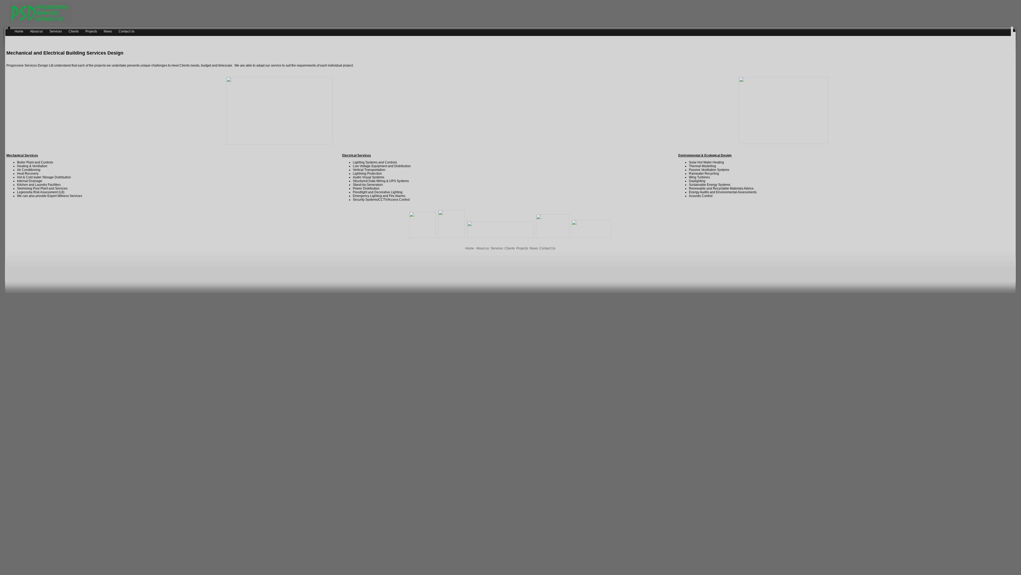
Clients (510, 248)
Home (469, 248)
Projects (522, 248)
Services (497, 248)
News (534, 248)
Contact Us (547, 248)
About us (482, 248)
